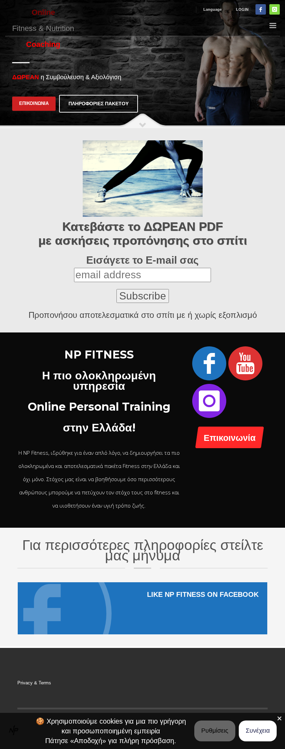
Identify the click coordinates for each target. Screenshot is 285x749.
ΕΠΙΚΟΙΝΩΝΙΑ (34, 103)
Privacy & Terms (34, 682)
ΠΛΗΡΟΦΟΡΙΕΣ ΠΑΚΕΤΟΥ (98, 103)
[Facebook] (260, 9)
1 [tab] (139, 97)
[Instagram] (274, 9)
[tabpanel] (142, 64)
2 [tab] (145, 97)
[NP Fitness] (142, 608)
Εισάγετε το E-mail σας (142, 260)
